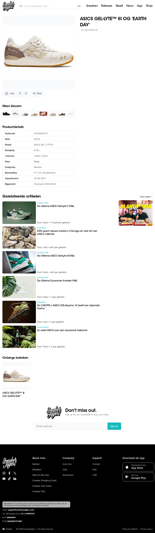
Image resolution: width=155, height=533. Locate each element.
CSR (94, 475)
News (129, 6)
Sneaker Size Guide (41, 486)
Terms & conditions (130, 529)
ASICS (37, 139)
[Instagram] (3, 473)
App (139, 6)
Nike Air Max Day (40, 475)
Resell (119, 6)
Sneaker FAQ (38, 491)
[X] (14, 473)
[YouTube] (3, 478)
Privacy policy (146, 529)
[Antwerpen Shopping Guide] (136, 213)
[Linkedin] (14, 478)
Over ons (67, 464)
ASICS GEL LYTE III (43, 144)
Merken (36, 464)
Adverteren (68, 475)
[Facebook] (9, 473)
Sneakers (91, 6)
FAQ (94, 469)
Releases (106, 6)
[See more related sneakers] (71, 114)
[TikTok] (9, 478)
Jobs (65, 469)
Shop (149, 6)
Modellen (36, 469)
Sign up (114, 426)
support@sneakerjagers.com (21, 510)
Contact (96, 464)
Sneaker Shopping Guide (44, 480)
